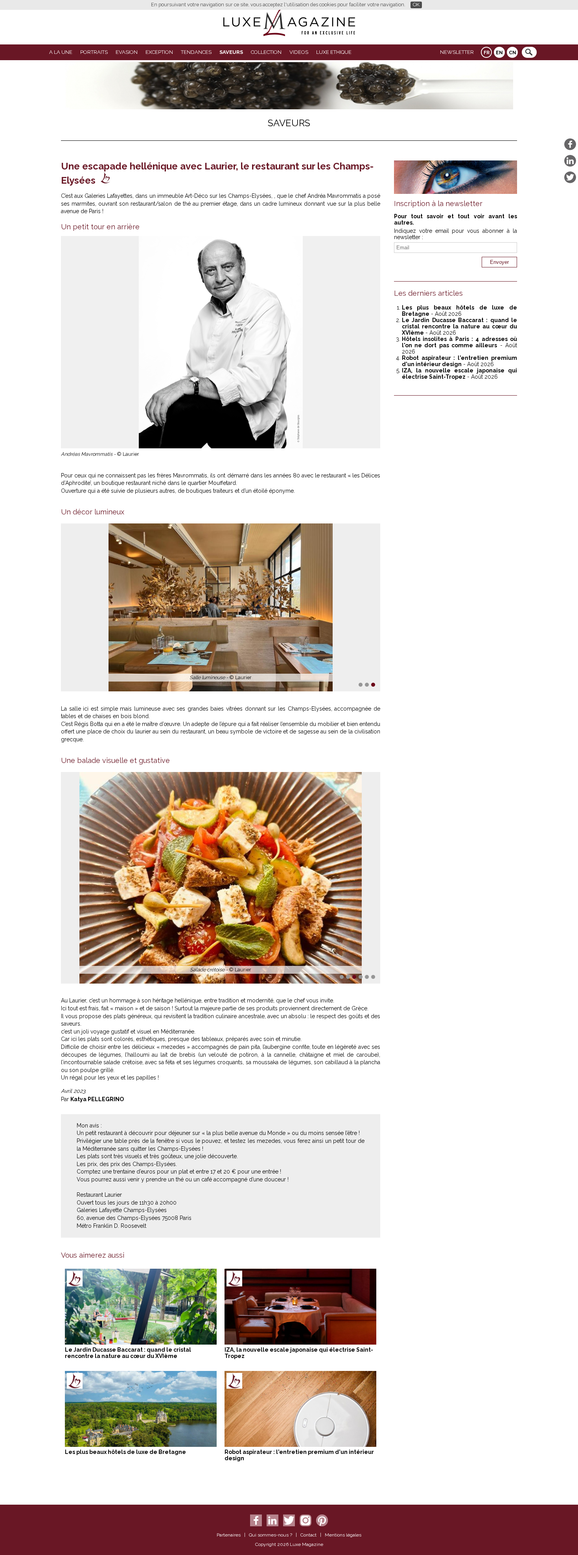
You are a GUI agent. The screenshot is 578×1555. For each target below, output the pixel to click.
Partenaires (229, 1535)
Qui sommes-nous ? (270, 1535)
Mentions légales (343, 1535)
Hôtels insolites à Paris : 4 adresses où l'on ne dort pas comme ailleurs (459, 342)
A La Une (60, 52)
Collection (266, 52)
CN (512, 52)
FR (487, 52)
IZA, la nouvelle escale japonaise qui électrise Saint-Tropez (459, 373)
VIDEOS (298, 52)
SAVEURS (231, 52)
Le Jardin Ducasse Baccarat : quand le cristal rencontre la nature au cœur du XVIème (128, 1353)
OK (416, 4)
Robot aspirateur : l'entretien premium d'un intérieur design (459, 361)
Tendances (196, 52)
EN (499, 52)
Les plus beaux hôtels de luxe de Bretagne (125, 1452)
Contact (308, 1535)
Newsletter (457, 52)
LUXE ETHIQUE (334, 52)
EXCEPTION (159, 52)
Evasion (127, 52)
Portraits (94, 52)
